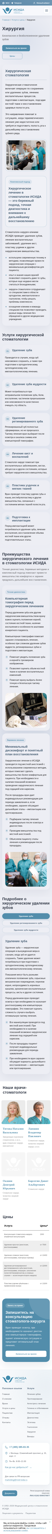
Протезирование (34, 1399)
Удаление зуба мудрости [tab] (26, 930)
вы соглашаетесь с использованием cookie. (24, 1529)
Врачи (5, 1403)
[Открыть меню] (46, 10)
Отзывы (5, 1418)
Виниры (30, 1436)
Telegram (18, 3)
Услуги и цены (18, 20)
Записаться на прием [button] (16, 48)
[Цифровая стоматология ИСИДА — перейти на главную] (14, 1379)
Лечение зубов (33, 1394)
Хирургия (31, 1432)
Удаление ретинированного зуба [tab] (26, 923)
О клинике (7, 1399)
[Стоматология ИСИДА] (13, 10)
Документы (10, 1493)
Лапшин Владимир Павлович (34, 1132)
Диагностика (32, 1418)
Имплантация (33, 1413)
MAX (7, 3)
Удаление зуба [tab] (26, 916)
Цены (12, 56)
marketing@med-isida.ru (16, 1480)
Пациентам (7, 1413)
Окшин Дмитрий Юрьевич (9, 1184)
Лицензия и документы (12, 1513)
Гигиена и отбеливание (37, 1408)
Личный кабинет (43, 3)
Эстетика (31, 1422)
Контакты (6, 1422)
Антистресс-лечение (36, 1403)
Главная (6, 20)
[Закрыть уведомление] (50, 1522)
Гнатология (32, 1427)
